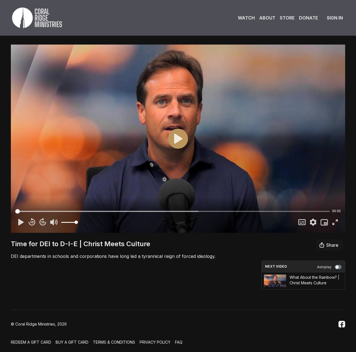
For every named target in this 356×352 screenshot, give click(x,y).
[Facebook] (341, 324)
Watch (246, 18)
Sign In (335, 18)
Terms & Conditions (114, 342)
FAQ (178, 342)
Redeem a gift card (31, 342)
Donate (308, 18)
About (267, 18)
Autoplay (324, 267)
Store (287, 18)
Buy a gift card (72, 342)
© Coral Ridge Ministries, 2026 (39, 324)
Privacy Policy (155, 342)
